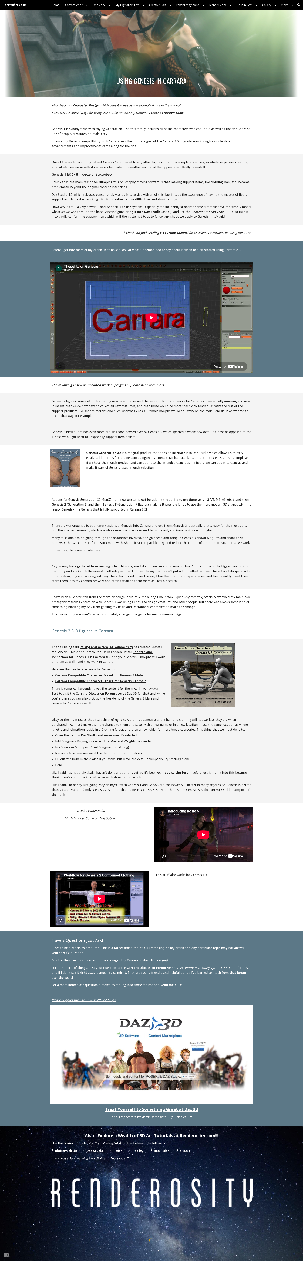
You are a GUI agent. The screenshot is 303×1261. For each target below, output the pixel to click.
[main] (151, 80)
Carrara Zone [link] (74, 5)
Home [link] (55, 5)
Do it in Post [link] (244, 5)
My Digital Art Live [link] (127, 5)
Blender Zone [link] (218, 5)
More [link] (284, 5)
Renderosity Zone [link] (187, 5)
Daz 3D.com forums (234, 968)
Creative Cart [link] (157, 5)
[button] (299, 5)
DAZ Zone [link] (99, 5)
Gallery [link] (266, 5)
